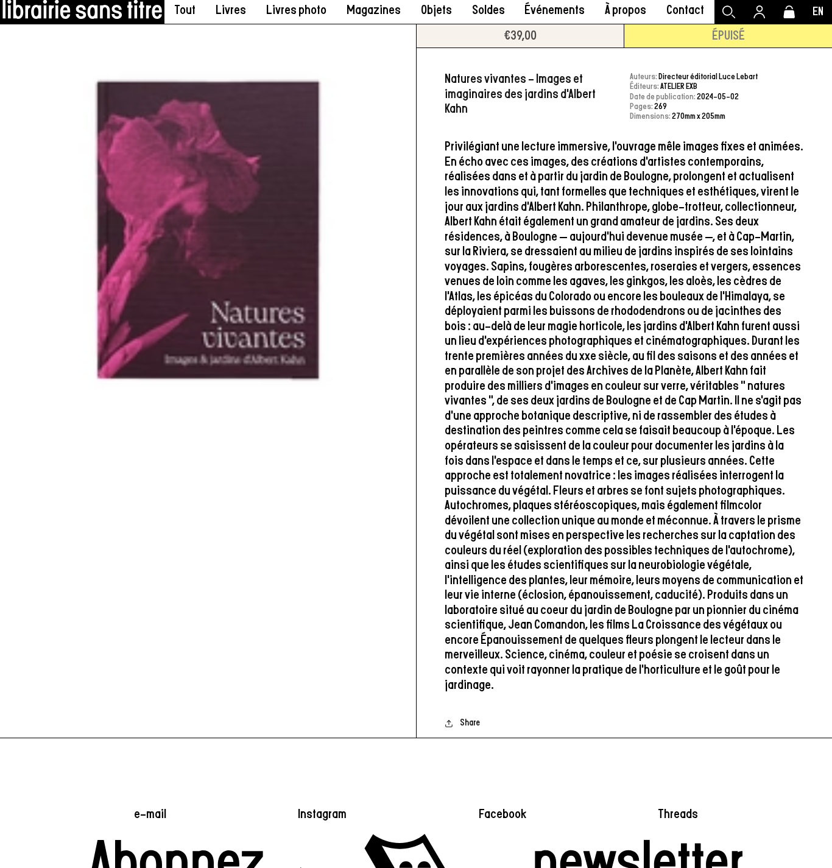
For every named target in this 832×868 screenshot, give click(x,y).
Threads (678, 814)
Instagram (322, 814)
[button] (231, 12)
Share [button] (470, 722)
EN (818, 12)
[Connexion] (759, 12)
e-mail (150, 814)
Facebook (502, 814)
